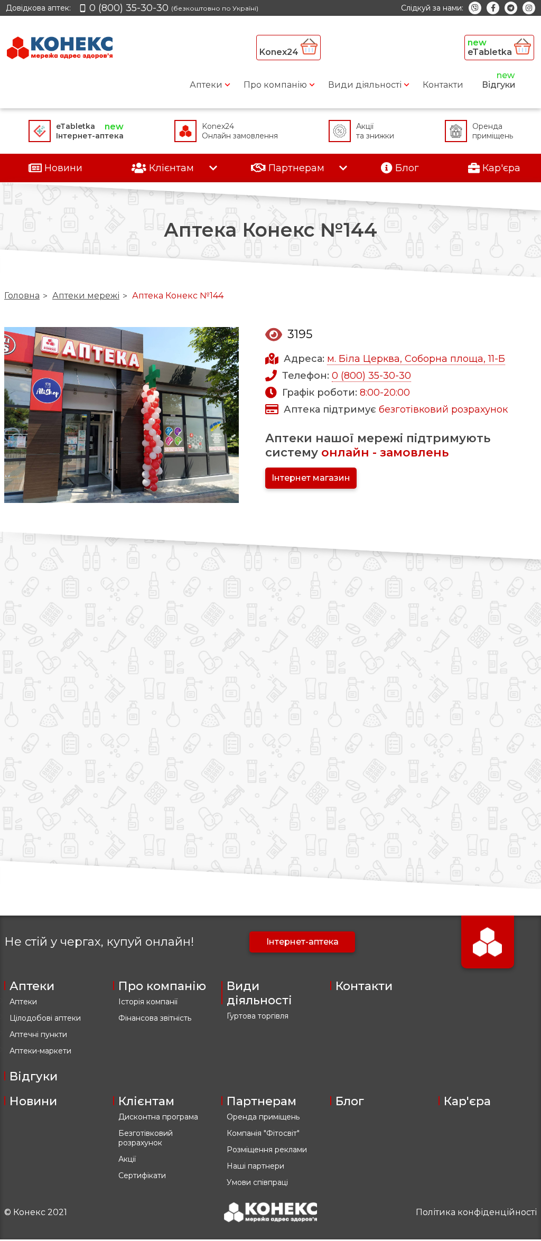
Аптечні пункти (38, 1034)
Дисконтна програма (158, 1117)
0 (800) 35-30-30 (371, 375)
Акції (127, 1159)
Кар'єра (467, 1101)
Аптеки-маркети (40, 1051)
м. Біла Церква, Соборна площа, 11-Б (416, 359)
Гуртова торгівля (257, 1016)
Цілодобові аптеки (45, 1018)
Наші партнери (255, 1166)
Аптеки (206, 85)
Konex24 (280, 52)
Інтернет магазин (311, 478)
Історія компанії (148, 1001)
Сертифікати (142, 1175)
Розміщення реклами (267, 1149)
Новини (33, 1101)
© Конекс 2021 (35, 1212)
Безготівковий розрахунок (145, 1137)
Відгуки (499, 85)
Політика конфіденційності (476, 1212)
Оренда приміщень (263, 1117)
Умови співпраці (257, 1182)
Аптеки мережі (85, 296)
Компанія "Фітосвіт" (263, 1133)
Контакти (443, 85)
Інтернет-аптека (302, 942)
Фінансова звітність (154, 1018)
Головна (22, 296)
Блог (349, 1101)
